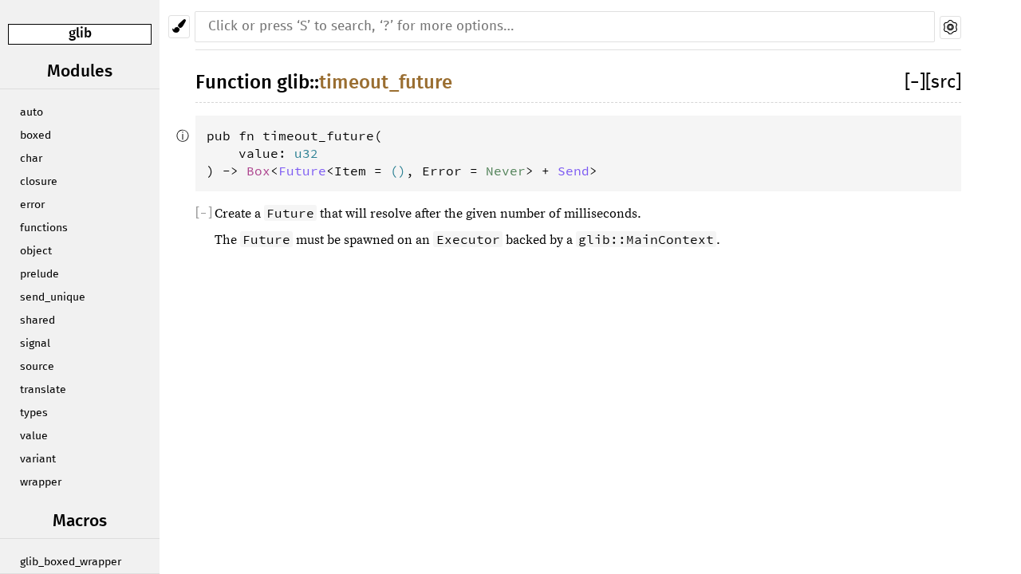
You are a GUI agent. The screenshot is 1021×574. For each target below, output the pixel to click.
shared (37, 320)
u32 (306, 153)
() (398, 171)
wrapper (40, 482)
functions (44, 228)
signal (35, 343)
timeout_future (385, 82)
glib (80, 34)
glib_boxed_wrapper (70, 562)
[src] (943, 82)
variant (38, 459)
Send (573, 171)
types (34, 413)
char (31, 158)
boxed (35, 135)
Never (506, 171)
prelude (39, 274)
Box (258, 171)
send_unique (52, 297)
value (34, 436)
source (37, 366)
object (36, 251)
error (32, 204)
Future (302, 171)
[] (915, 82)
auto (31, 112)
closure (38, 181)
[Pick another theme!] (179, 26)
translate (43, 389)
